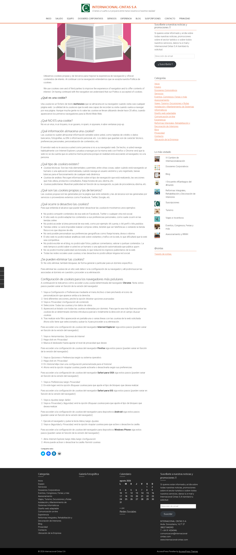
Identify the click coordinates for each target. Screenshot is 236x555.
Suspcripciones (153, 18)
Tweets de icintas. (163, 254)
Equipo (70, 18)
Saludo (59, 18)
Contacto (170, 18)
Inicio (48, 18)
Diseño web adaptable (165, 113)
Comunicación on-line (164, 116)
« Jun (122, 508)
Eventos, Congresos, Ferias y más (170, 97)
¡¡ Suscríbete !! (165, 64)
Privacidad (184, 18)
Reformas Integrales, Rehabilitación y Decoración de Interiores (180, 193)
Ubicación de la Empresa (166, 139)
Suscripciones (172, 202)
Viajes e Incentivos (175, 218)
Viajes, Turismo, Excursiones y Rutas (171, 103)
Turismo (169, 210)
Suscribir (168, 514)
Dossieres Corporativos (90, 18)
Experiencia (126, 18)
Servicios (111, 18)
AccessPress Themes (188, 551)
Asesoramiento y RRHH (177, 234)
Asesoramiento (161, 100)
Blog (138, 18)
